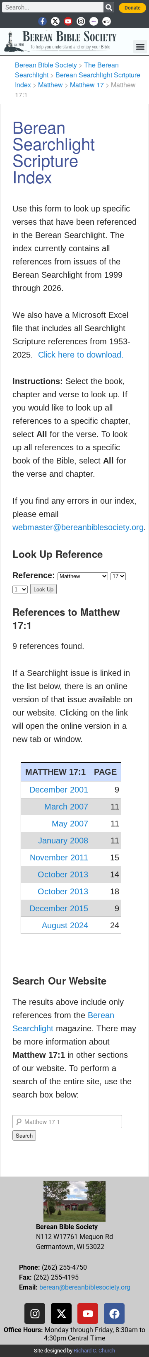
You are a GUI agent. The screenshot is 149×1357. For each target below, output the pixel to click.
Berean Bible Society (46, 65)
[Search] (108, 7)
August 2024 (65, 925)
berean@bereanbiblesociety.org (84, 1287)
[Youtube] (68, 21)
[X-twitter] (55, 21)
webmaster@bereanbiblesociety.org (78, 527)
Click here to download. (81, 354)
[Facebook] (114, 1313)
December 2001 (58, 789)
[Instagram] (81, 21)
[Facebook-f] (42, 21)
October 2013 (63, 874)
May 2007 (70, 823)
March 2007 (66, 806)
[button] (140, 46)
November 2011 (59, 857)
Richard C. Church (94, 1350)
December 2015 (58, 908)
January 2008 (63, 840)
